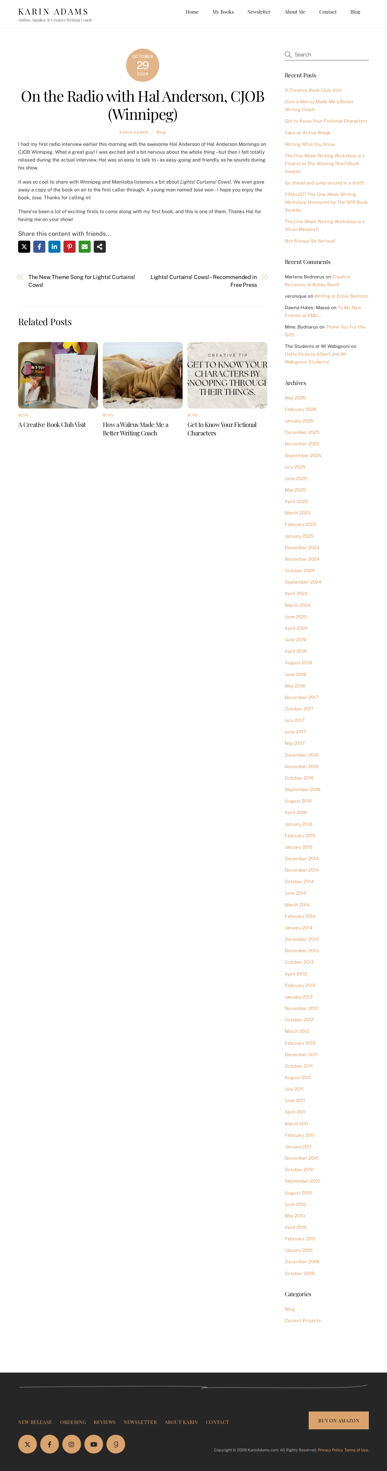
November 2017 (301, 697)
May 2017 (295, 743)
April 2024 (296, 593)
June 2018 (295, 674)
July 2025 (295, 467)
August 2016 (298, 800)
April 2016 (296, 812)
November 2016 (301, 766)
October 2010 (299, 1169)
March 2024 (298, 605)
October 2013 (299, 962)
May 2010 (295, 1215)
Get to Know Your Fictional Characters (326, 120)
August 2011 (298, 1077)
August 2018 (298, 662)
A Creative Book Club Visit (52, 424)
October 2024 (300, 570)
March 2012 (297, 1031)
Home (192, 11)
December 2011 (301, 1054)
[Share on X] (24, 247)
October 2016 (299, 777)
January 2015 (299, 847)
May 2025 (295, 489)
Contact (328, 11)
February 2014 (300, 916)
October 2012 (299, 1019)
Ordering (73, 1422)
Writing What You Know (310, 144)
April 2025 (296, 501)
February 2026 (300, 409)
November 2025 (302, 443)
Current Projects (303, 1320)
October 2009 (299, 1273)
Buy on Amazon (338, 1420)
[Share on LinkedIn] (54, 247)
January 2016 (298, 824)
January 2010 (298, 1250)
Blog (355, 11)
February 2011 (299, 1135)
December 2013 (302, 939)
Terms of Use (356, 1450)
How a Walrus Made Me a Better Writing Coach (135, 428)
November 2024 (302, 559)
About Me (295, 11)
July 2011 (294, 1088)
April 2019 (296, 651)
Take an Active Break (307, 132)
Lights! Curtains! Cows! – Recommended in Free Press (204, 281)
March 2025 (298, 512)
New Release (35, 1422)
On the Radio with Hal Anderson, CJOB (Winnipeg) (142, 104)
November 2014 (302, 870)
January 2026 (299, 420)
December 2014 (302, 858)
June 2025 (296, 478)
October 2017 (299, 708)
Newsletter (259, 11)
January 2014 (299, 927)
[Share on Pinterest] (69, 247)
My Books (223, 11)
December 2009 (302, 1261)
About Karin (181, 1422)
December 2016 (301, 755)
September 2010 (302, 1181)
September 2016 (302, 789)
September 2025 (303, 455)
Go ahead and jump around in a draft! (324, 182)
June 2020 (296, 616)
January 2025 (299, 536)
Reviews (104, 1422)
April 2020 (296, 628)
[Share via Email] (85, 247)
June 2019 (295, 639)
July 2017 (294, 720)
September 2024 (303, 582)
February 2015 (300, 835)
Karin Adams (134, 132)
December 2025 (302, 432)
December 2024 (302, 547)
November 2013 (302, 950)
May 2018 (295, 685)
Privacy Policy (330, 1450)
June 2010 (295, 1204)
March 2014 (297, 904)
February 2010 (300, 1238)
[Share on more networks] (100, 247)
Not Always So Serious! (310, 240)
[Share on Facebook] (39, 247)
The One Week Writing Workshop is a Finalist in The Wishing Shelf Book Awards (325, 163)
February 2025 (301, 524)
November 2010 (301, 1158)
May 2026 (295, 397)
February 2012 (300, 1043)
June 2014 (295, 893)
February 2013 (300, 985)
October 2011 (299, 1066)
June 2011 (295, 1100)
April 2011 (295, 1111)
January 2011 (298, 1146)
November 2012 (301, 1008)
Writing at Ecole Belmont (341, 296)
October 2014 (299, 881)
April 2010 (296, 1227)
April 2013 (296, 973)
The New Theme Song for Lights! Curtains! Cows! (81, 281)
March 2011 (296, 1123)
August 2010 (298, 1192)
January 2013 (299, 996)
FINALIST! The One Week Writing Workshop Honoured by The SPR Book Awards (326, 202)
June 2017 (295, 731)
